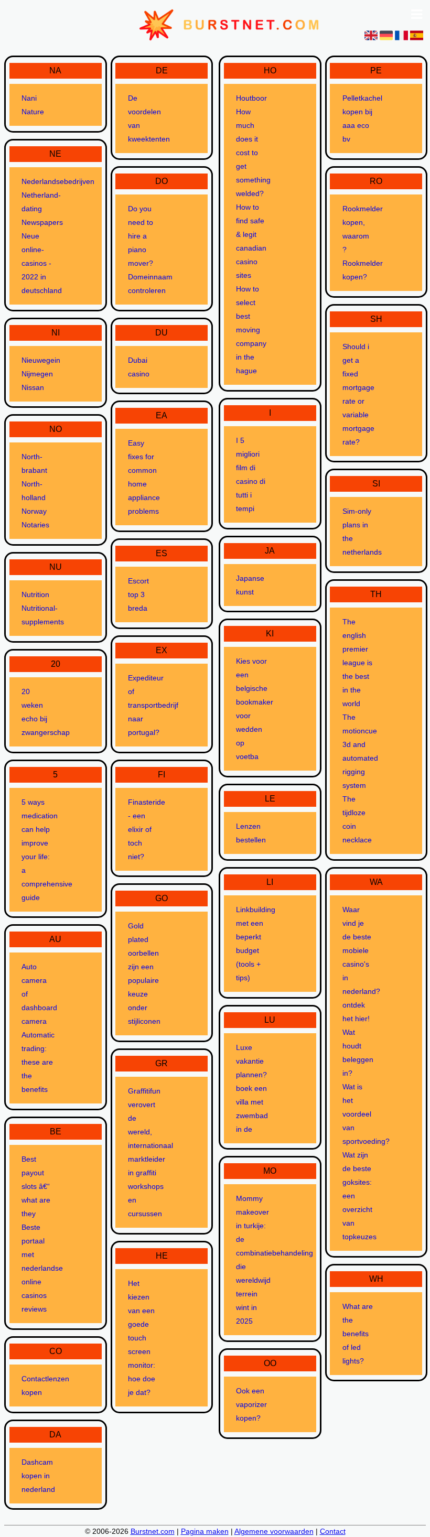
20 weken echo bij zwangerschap (37, 712)
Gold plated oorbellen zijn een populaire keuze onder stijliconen (143, 973)
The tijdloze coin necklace (357, 819)
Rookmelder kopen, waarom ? (358, 229)
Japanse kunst (250, 585)
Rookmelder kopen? (358, 270)
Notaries (35, 525)
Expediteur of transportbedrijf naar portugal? (143, 705)
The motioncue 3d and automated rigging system (358, 751)
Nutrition (35, 594)
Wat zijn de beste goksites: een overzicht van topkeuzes (358, 1196)
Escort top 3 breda (138, 594)
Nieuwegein (37, 360)
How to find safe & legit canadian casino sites (251, 241)
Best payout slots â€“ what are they (36, 1186)
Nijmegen (37, 374)
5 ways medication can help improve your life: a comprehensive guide (37, 850)
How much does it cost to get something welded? (252, 152)
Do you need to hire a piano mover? (140, 235)
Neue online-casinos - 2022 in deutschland (37, 263)
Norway (34, 511)
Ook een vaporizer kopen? (251, 1404)
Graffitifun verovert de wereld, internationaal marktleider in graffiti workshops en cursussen (143, 1152)
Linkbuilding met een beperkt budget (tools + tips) (252, 943)
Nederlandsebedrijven (37, 181)
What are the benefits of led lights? (357, 1333)
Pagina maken (205, 1531)
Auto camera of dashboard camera (37, 993)
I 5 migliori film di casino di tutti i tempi (250, 474)
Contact (333, 1531)
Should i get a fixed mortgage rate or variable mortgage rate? (358, 394)
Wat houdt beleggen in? (357, 1052)
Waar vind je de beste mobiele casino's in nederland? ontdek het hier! (358, 964)
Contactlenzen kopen (37, 1385)
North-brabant (34, 463)
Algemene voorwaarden (274, 1531)
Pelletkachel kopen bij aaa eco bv (358, 118)
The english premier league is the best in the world (357, 663)
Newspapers (37, 222)
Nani (29, 98)
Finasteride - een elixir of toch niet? (143, 829)
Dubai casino (138, 367)
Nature (33, 111)
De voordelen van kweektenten (143, 118)
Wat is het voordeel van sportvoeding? (358, 1114)
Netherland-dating (37, 202)
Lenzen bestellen (251, 833)
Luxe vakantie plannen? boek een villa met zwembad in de (252, 1088)
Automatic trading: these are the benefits (37, 1062)
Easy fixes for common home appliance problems (143, 477)
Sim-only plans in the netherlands (358, 531)
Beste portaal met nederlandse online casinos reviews (37, 1268)
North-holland (34, 491)
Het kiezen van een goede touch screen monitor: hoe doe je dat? (141, 1338)
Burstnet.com (153, 1531)
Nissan (33, 387)
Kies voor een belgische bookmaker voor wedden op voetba (252, 709)
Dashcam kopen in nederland (37, 1475)
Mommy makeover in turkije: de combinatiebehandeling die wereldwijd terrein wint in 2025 (252, 1259)
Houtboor (251, 98)
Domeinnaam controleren (143, 284)
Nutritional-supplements (37, 615)
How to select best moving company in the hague (251, 330)
